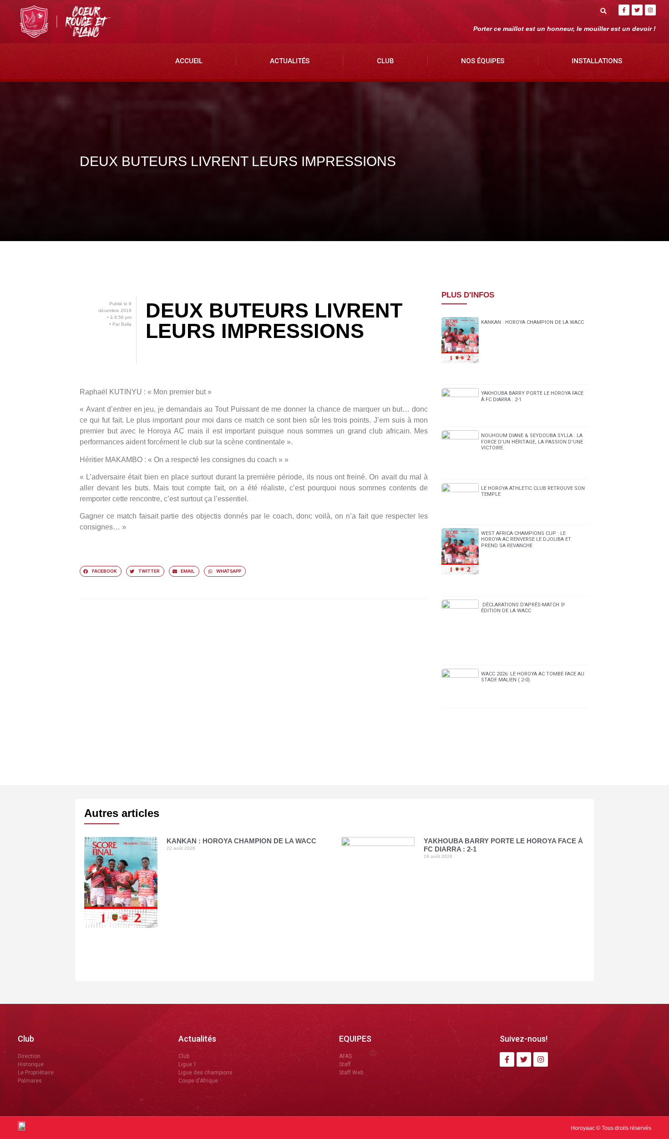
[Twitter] (637, 10)
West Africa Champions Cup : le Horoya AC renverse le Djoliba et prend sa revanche (526, 539)
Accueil (189, 61)
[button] (603, 10)
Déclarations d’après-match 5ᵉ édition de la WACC (523, 608)
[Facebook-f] (623, 10)
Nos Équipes (482, 61)
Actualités (289, 61)
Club (385, 61)
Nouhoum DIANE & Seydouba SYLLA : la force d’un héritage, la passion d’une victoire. (532, 441)
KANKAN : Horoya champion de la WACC (532, 322)
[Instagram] (650, 10)
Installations (597, 61)
